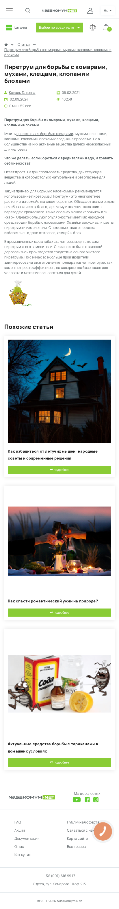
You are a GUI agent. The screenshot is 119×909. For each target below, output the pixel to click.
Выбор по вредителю (56, 27)
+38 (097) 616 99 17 (59, 876)
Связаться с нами (82, 830)
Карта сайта (77, 838)
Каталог (20, 27)
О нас (19, 846)
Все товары (76, 846)
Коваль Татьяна (22, 92)
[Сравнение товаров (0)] (93, 27)
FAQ (17, 822)
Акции (19, 830)
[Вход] (91, 11)
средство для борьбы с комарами (44, 134)
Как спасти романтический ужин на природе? (53, 601)
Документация (27, 838)
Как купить (23, 854)
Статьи (24, 44)
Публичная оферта (83, 822)
